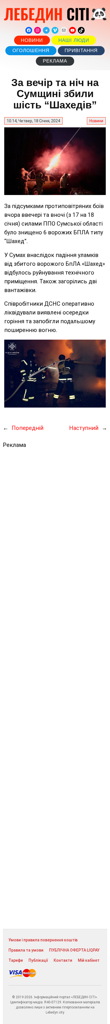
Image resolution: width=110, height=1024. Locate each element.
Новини (32, 40)
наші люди (73, 40)
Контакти (63, 960)
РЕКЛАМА (55, 61)
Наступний (83, 428)
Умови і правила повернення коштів (43, 940)
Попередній (27, 428)
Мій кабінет (89, 960)
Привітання (81, 50)
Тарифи (15, 960)
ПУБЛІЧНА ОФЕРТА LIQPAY (74, 950)
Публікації (38, 960)
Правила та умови (25, 950)
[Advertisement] (55, 688)
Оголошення (30, 50)
